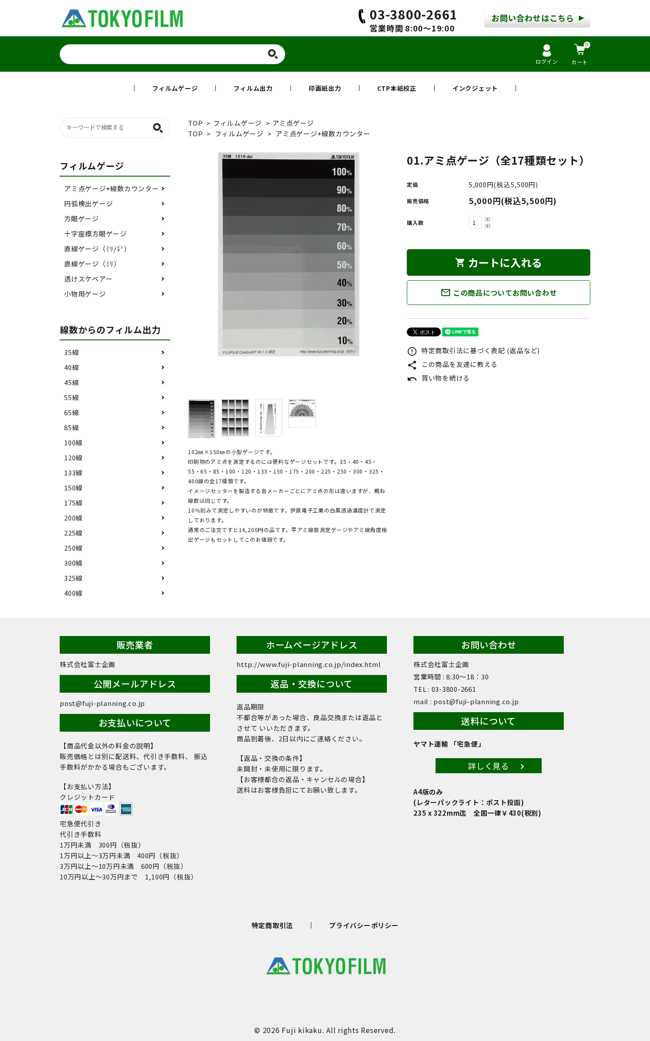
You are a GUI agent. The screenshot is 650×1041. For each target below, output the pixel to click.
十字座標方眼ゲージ (95, 233)
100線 (73, 442)
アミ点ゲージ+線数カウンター (323, 133)
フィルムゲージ (175, 88)
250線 (73, 547)
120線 (73, 457)
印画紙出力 (325, 88)
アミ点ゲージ (293, 122)
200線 (73, 517)
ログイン (546, 61)
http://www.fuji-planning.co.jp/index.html (309, 664)
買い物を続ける (438, 377)
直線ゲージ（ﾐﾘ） (92, 263)
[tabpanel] (288, 254)
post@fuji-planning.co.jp (102, 703)
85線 (71, 427)
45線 (71, 382)
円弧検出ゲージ (88, 203)
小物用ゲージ (85, 293)
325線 (73, 577)
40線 (71, 367)
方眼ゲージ (81, 218)
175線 (73, 502)
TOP (195, 122)
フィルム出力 (253, 88)
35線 (71, 352)
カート (580, 54)
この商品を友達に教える (452, 364)
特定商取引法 (273, 925)
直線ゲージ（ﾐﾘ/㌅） (97, 248)
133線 (73, 472)
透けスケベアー (88, 278)
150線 (73, 487)
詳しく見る (488, 765)
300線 (73, 562)
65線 (71, 412)
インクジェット (475, 88)
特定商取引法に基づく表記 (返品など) (473, 350)
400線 (73, 593)
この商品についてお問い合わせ (498, 292)
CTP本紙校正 (397, 88)
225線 (73, 532)
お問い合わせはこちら (532, 17)
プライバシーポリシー (364, 925)
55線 (71, 397)
